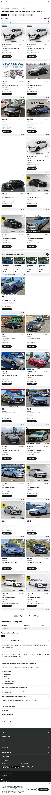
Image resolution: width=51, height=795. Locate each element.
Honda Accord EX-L (8, 692)
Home (2, 8)
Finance (28, 2)
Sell (16, 2)
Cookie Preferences (5, 781)
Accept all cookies (43, 789)
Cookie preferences (31, 789)
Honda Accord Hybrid (9, 683)
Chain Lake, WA (14, 8)
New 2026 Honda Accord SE (18, 268)
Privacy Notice (4, 775)
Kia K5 (5, 676)
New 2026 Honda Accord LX (6, 268)
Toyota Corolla (7, 671)
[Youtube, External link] (27, 766)
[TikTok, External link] (22, 766)
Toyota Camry (7, 674)
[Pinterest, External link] (32, 766)
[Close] (49, 783)
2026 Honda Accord (6, 628)
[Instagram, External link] (29, 766)
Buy (11, 2)
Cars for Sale (7, 8)
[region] (25, 788)
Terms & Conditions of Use (6, 773)
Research (22, 2)
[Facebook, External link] (24, 766)
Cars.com (8, 788)
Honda (20, 8)
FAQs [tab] (3, 636)
